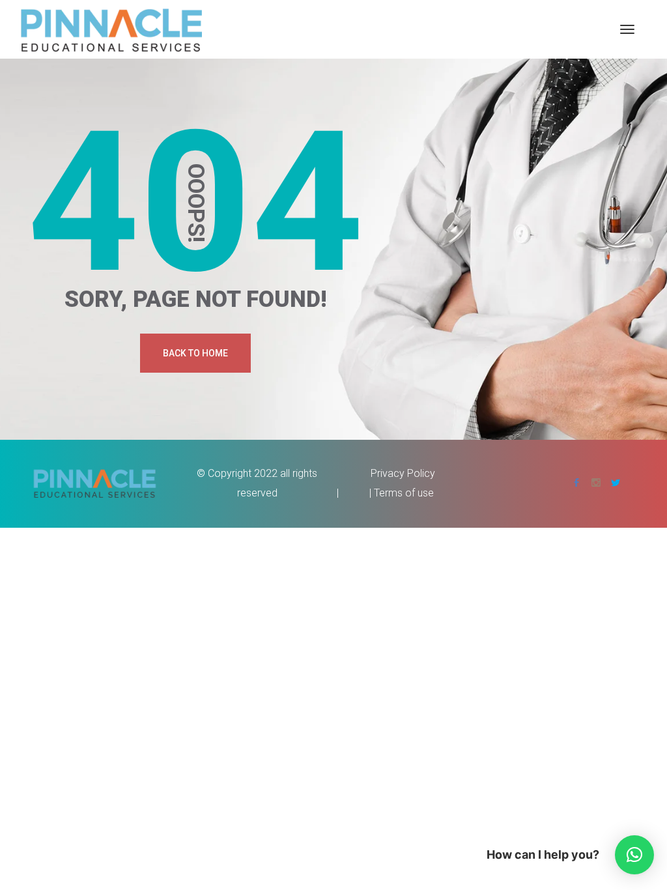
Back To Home (195, 353)
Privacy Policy (403, 473)
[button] (634, 854)
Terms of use (404, 493)
